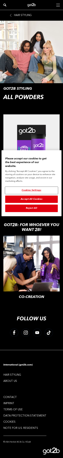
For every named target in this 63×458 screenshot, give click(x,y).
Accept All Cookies (32, 199)
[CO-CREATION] (31, 269)
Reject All (31, 208)
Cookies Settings (31, 190)
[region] (31, 183)
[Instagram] (26, 333)
